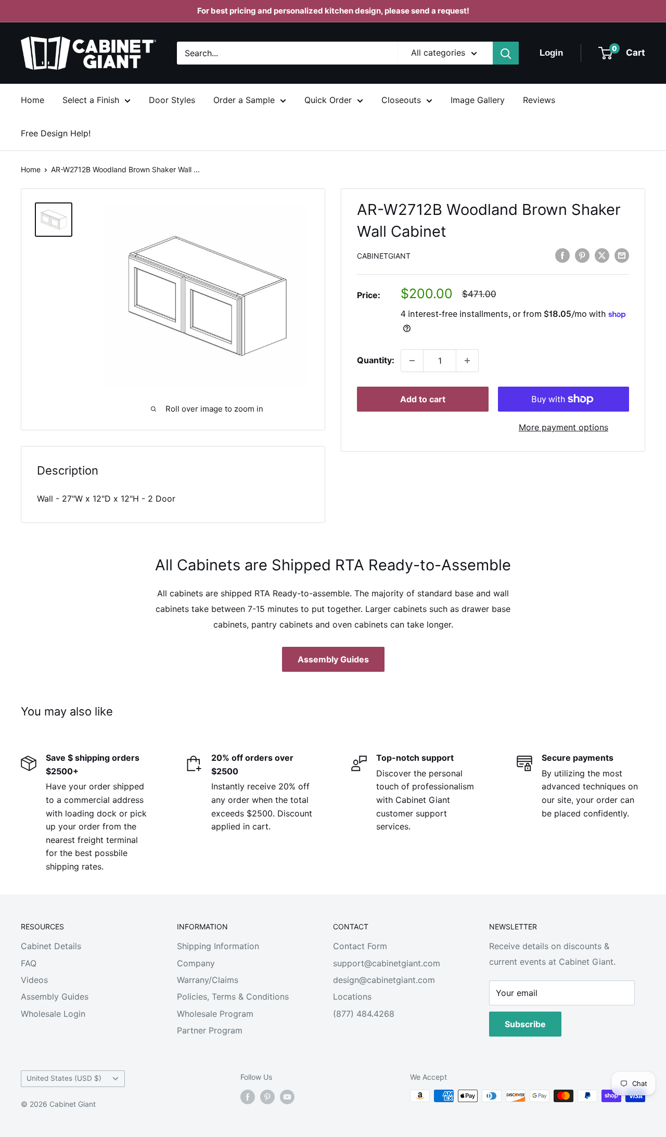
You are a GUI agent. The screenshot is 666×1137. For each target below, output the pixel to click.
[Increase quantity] (467, 361)
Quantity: (375, 360)
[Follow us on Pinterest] (267, 1097)
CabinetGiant (384, 255)
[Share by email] (621, 255)
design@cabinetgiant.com (384, 980)
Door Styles (172, 100)
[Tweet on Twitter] (602, 255)
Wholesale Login (53, 1013)
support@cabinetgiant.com (386, 963)
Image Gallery (478, 100)
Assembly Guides (333, 659)
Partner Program (209, 1030)
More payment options (563, 427)
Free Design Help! (56, 133)
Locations (352, 996)
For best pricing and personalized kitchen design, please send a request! (333, 11)
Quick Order (328, 100)
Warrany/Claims (207, 980)
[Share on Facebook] (562, 255)
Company (196, 963)
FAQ (28, 963)
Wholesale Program (215, 1013)
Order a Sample (244, 100)
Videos (34, 980)
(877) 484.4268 (363, 1013)
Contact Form (360, 946)
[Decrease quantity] (412, 361)
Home (32, 100)
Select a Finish (90, 100)
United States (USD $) (64, 1078)
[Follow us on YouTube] (287, 1097)
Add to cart (422, 399)
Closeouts (401, 100)
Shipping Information (218, 946)
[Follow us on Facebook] (247, 1097)
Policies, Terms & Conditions (233, 996)
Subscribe (525, 1024)
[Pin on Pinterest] (582, 255)
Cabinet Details (51, 946)
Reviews (539, 100)
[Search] (506, 53)
